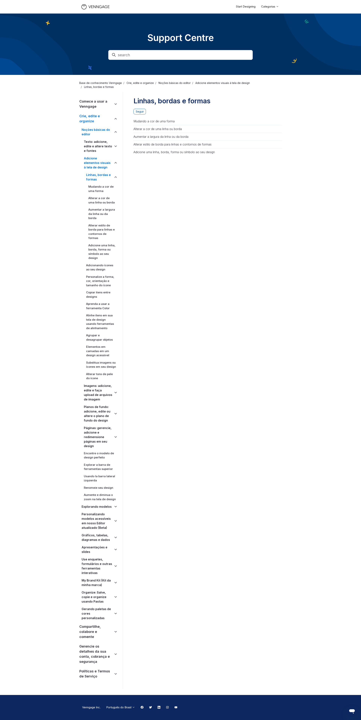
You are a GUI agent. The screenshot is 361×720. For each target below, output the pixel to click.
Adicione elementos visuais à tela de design (222, 82)
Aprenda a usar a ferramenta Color (98, 306)
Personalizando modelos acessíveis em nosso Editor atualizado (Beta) (96, 521)
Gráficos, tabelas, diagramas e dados (96, 537)
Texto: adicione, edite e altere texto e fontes (98, 146)
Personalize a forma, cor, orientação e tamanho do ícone (100, 281)
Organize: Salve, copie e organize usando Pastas (94, 597)
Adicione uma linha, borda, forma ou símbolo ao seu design (174, 152)
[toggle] (115, 104)
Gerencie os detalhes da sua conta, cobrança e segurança (94, 654)
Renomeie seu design (98, 487)
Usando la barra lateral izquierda (99, 478)
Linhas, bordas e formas (99, 86)
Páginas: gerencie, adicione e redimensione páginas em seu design (97, 437)
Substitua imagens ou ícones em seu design (101, 365)
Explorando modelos (97, 506)
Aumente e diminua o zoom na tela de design (100, 497)
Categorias (268, 6)
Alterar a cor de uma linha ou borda (157, 129)
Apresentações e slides (94, 549)
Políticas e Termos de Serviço (94, 673)
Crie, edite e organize (140, 82)
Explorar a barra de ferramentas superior (98, 467)
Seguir (140, 111)
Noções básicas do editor (175, 82)
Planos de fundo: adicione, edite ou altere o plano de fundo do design (97, 413)
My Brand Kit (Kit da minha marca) (96, 582)
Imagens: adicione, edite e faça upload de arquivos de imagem (98, 392)
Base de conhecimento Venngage (100, 82)
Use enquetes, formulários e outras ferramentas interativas (97, 566)
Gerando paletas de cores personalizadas (96, 613)
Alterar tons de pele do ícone (99, 376)
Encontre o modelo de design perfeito (99, 455)
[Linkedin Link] (159, 707)
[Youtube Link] (176, 707)
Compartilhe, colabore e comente (90, 632)
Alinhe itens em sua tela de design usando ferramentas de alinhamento (100, 322)
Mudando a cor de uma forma (154, 121)
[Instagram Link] (167, 707)
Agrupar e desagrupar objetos (99, 337)
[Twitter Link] (150, 707)
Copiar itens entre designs (98, 294)
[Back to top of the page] (7, 712)
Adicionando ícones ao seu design (99, 267)
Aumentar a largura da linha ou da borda (160, 137)
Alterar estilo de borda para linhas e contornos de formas (172, 144)
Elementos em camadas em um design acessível (97, 351)
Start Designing (246, 6)
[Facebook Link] (142, 707)
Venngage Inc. (91, 707)
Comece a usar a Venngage (93, 103)
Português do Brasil (119, 707)
